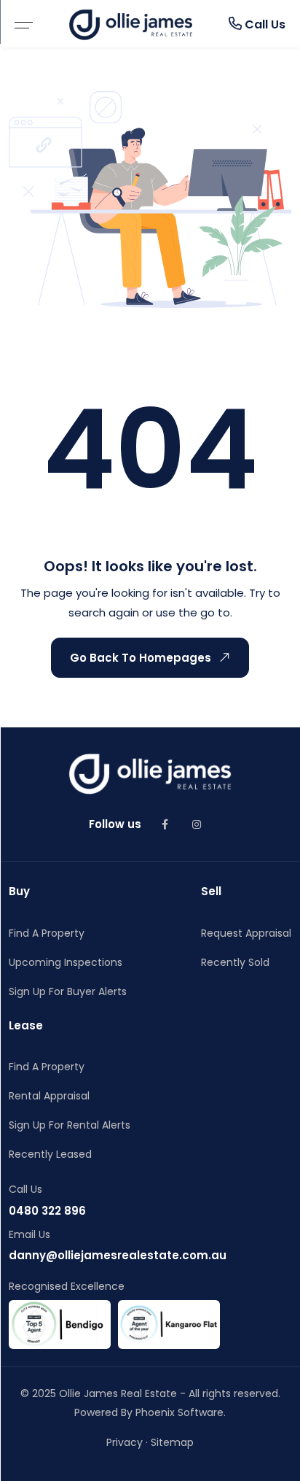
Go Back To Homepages (140, 657)
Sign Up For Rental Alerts (69, 1125)
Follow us (115, 824)
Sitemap (172, 1442)
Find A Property (46, 933)
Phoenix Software (179, 1412)
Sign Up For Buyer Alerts (68, 991)
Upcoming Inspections (65, 962)
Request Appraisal (246, 933)
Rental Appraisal (49, 1095)
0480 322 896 (47, 1210)
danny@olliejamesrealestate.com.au (117, 1255)
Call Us (263, 24)
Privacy (124, 1442)
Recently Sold (235, 962)
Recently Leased (50, 1154)
